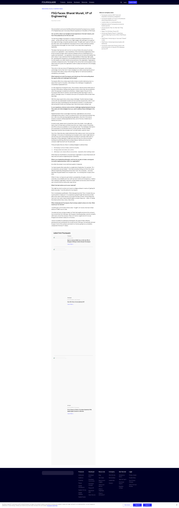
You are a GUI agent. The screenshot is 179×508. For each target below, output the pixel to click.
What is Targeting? (101, 489)
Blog (51, 9)
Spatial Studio (82, 497)
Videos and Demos (101, 485)
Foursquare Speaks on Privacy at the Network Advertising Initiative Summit (113, 19)
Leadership (112, 480)
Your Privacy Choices (132, 481)
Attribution (81, 475)
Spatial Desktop (80, 493)
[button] (121, 2)
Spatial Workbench (81, 486)
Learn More (70, 244)
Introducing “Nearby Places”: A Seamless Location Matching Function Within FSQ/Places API (114, 35)
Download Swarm (121, 483)
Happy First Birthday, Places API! (110, 31)
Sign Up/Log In (122, 479)
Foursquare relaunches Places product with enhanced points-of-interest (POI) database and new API (113, 47)
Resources (84, 2)
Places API (91, 488)
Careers (111, 483)
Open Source (92, 495)
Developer (92, 472)
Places (80, 483)
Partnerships (112, 478)
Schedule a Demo (122, 476)
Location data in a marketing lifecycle (111, 22)
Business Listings (121, 487)
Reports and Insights (102, 481)
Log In (125, 2)
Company (91, 2)
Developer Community (91, 480)
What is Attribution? (102, 494)
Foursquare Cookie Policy (52, 505)
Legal (130, 472)
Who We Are (112, 475)
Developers (77, 2)
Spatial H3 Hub (82, 490)
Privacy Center (132, 475)
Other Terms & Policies (132, 485)
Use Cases (101, 478)
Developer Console (91, 484)
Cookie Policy (132, 478)
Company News (58, 9)
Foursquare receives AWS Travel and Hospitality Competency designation (111, 16)
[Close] (176, 504)
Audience (80, 478)
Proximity (80, 480)
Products (62, 2)
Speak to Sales (132, 2)
